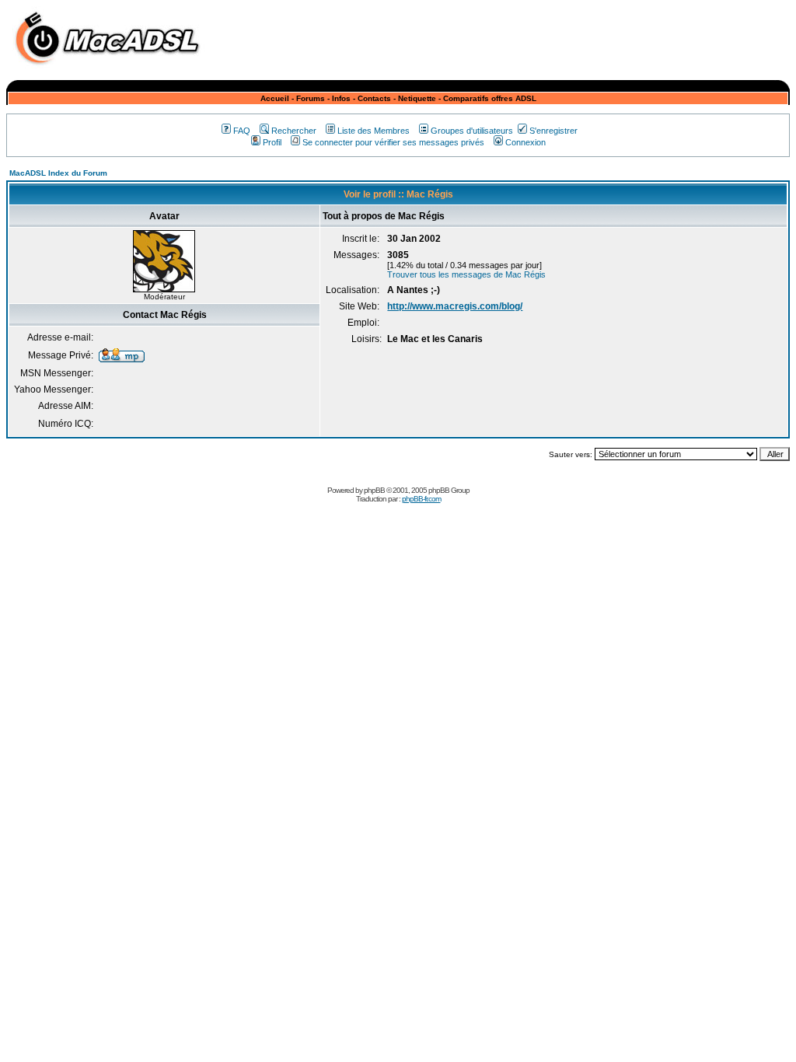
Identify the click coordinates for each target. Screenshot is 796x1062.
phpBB (374, 490)
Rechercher (293, 130)
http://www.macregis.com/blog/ (454, 306)
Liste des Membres (373, 130)
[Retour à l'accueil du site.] (111, 69)
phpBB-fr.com (421, 498)
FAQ (241, 130)
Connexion (525, 142)
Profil (272, 142)
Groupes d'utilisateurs (472, 130)
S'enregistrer (553, 130)
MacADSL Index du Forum (58, 173)
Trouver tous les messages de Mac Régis (466, 274)
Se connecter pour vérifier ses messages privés (393, 142)
